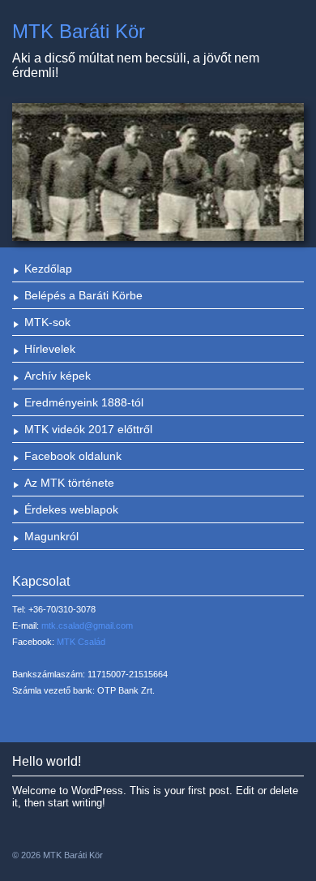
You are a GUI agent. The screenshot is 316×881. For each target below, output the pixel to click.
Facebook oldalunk (73, 455)
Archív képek (57, 375)
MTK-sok (47, 322)
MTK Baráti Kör (78, 31)
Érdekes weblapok (71, 509)
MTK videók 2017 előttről (88, 429)
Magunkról (51, 536)
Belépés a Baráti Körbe (83, 295)
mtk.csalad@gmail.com (87, 625)
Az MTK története (69, 482)
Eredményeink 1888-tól (83, 402)
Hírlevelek (49, 348)
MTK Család (81, 642)
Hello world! (46, 761)
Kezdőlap (48, 268)
